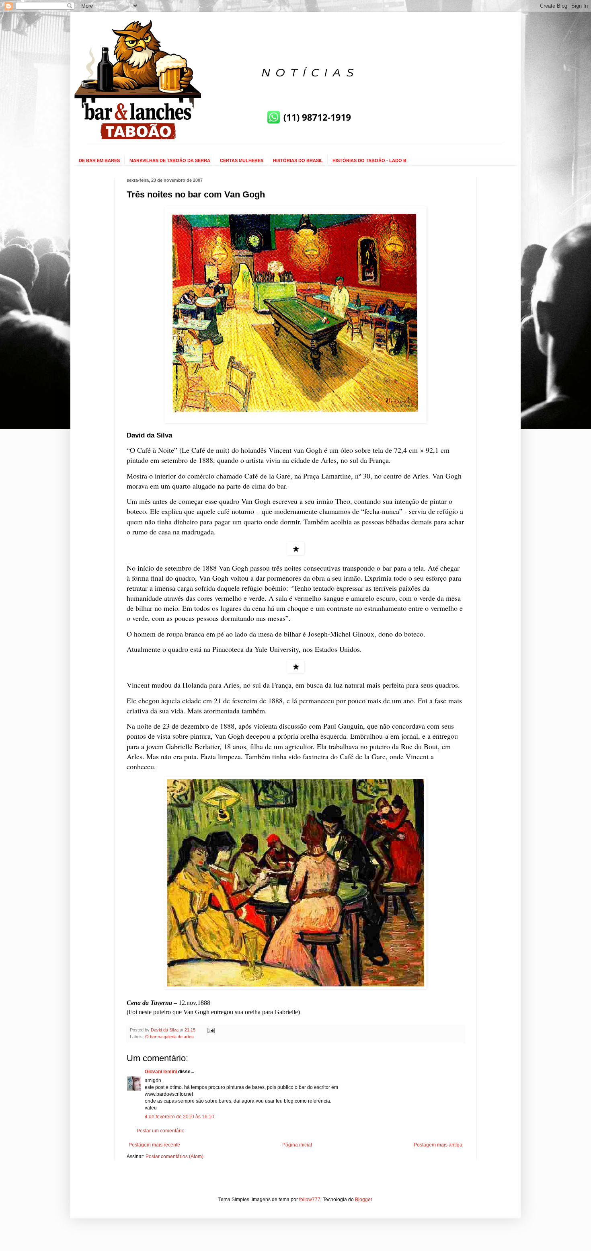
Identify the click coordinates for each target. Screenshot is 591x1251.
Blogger (363, 1199)
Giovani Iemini (161, 1071)
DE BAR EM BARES (99, 160)
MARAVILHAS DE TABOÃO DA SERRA (169, 160)
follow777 (309, 1199)
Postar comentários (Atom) (174, 1156)
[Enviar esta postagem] (210, 1029)
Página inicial (297, 1145)
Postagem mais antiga (438, 1145)
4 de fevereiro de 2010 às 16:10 (179, 1117)
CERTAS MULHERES (241, 160)
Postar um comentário (161, 1131)
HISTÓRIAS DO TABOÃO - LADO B (369, 160)
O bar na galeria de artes (169, 1036)
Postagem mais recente (154, 1145)
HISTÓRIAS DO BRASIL (298, 160)
